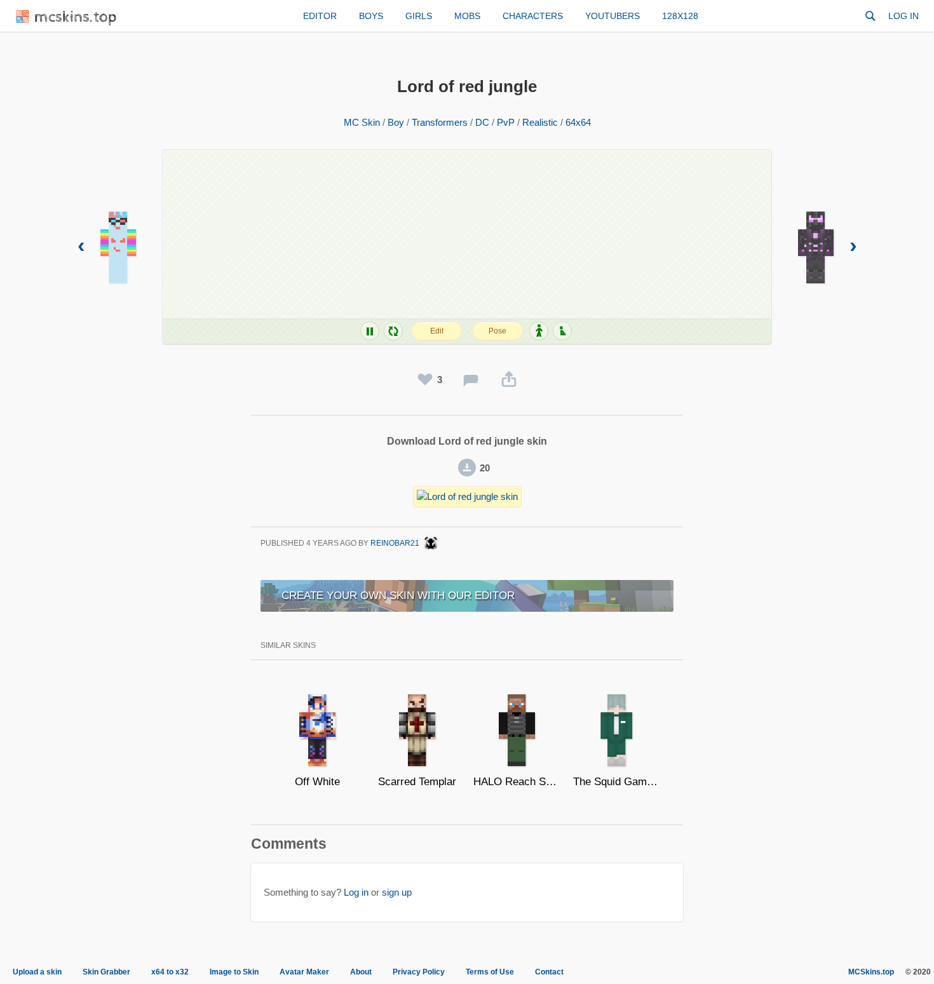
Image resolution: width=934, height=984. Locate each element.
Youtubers (612, 16)
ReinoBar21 (395, 543)
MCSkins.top (871, 971)
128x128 (680, 16)
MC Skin (362, 122)
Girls (418, 16)
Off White (317, 782)
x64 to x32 (170, 971)
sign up (397, 892)
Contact (549, 971)
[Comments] (470, 379)
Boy (396, 122)
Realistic (540, 122)
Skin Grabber (106, 971)
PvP (506, 122)
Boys (371, 16)
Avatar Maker (304, 971)
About (361, 971)
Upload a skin (37, 971)
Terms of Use (490, 971)
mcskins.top (76, 17)
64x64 (578, 122)
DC (482, 122)
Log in (903, 16)
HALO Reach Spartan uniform (516, 782)
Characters (533, 16)
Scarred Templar (417, 782)
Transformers (440, 122)
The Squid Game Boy (616, 782)
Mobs (467, 16)
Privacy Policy (419, 971)
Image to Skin (234, 971)
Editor (320, 16)
